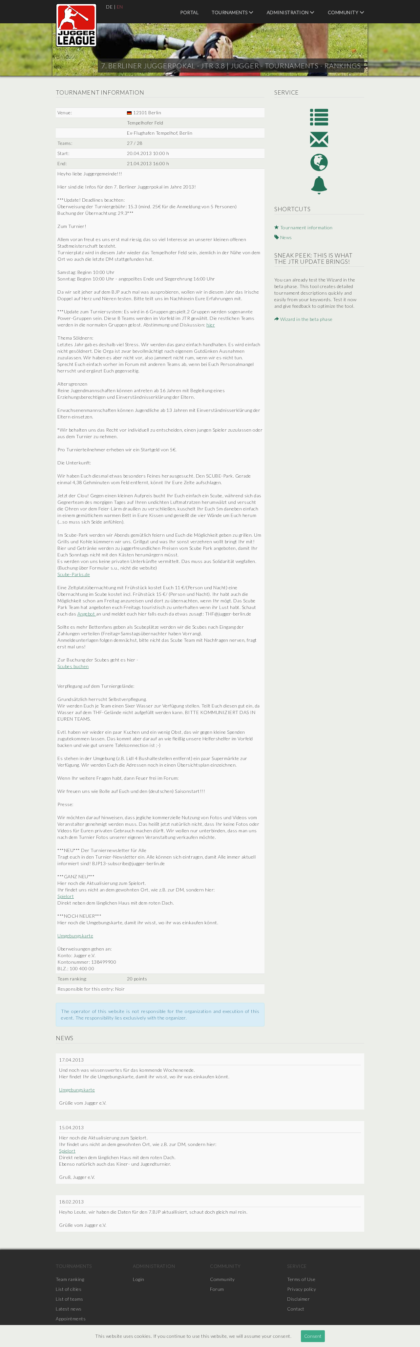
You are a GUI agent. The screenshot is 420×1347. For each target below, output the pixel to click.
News (285, 237)
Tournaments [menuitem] (230, 12)
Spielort (65, 896)
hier (210, 324)
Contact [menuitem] (295, 1309)
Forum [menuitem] (217, 1289)
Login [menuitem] (138, 1279)
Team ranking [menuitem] (70, 1279)
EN (120, 7)
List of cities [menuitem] (68, 1289)
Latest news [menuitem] (69, 1309)
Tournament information (306, 227)
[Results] (319, 116)
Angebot (86, 614)
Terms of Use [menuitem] (301, 1279)
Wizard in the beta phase (306, 319)
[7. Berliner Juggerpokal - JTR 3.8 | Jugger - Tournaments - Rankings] (76, 25)
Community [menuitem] (344, 12)
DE (109, 7)
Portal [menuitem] (189, 12)
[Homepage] (319, 162)
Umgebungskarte (75, 935)
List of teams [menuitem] (69, 1299)
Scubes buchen (73, 666)
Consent (313, 1336)
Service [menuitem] (297, 1266)
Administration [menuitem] (288, 12)
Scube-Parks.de (73, 574)
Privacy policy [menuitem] (301, 1289)
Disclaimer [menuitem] (298, 1299)
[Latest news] (319, 185)
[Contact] (319, 139)
